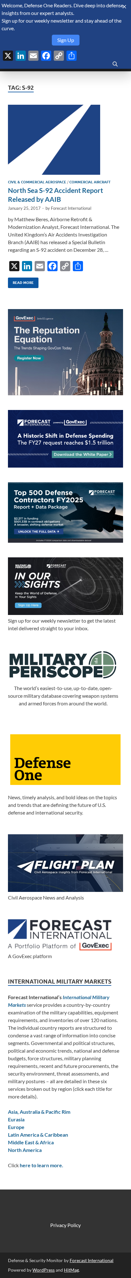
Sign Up (65, 40)
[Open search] (115, 64)
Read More (21, 281)
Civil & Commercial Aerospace (37, 182)
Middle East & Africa (31, 1142)
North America (25, 1150)
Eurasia (16, 1119)
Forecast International (71, 208)
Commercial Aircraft (90, 182)
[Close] (124, 6)
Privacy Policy (65, 1225)
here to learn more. (41, 1165)
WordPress (43, 1270)
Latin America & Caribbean (38, 1135)
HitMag (71, 1270)
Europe (16, 1127)
